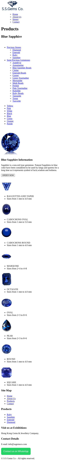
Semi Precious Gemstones (18, 60)
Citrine (15, 70)
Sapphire (11, 417)
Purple (10, 123)
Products (11, 401)
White (9, 111)
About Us (16, 17)
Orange (10, 121)
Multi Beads (17, 83)
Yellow (10, 106)
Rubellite (16, 91)
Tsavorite (16, 101)
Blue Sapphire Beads (21, 68)
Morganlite (17, 80)
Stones (15, 19)
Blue (9, 116)
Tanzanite (16, 96)
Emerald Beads (19, 73)
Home (15, 14)
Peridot (15, 85)
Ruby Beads (18, 93)
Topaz (15, 98)
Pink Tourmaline (19, 88)
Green (9, 118)
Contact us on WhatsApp (15, 451)
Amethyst (16, 62)
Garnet (15, 75)
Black (9, 113)
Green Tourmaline (20, 78)
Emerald (16, 52)
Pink (9, 108)
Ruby (14, 55)
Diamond (16, 50)
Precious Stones (14, 47)
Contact (15, 22)
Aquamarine (18, 65)
